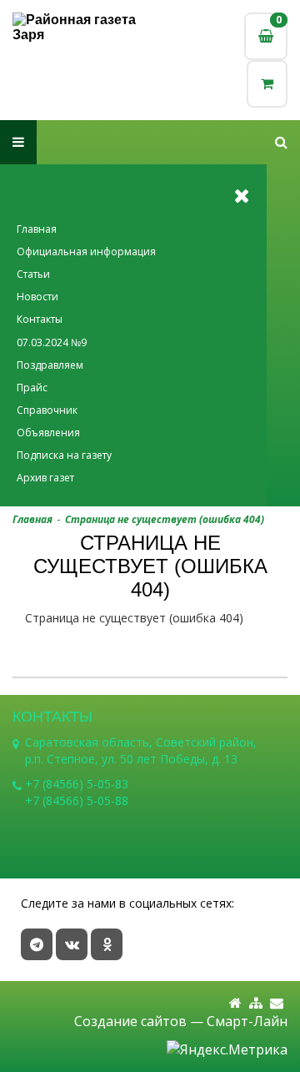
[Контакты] (276, 1003)
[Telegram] (36, 944)
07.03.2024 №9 (52, 342)
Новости (37, 296)
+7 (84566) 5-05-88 (76, 800)
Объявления (48, 432)
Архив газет (45, 478)
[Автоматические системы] (81, 28)
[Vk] (72, 944)
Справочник (47, 410)
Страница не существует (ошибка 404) (164, 519)
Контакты (39, 319)
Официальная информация (86, 251)
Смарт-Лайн (247, 1021)
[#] (281, 142)
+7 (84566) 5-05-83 (76, 784)
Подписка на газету (64, 455)
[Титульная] (235, 1003)
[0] (267, 84)
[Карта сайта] (255, 1003)
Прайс (32, 387)
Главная (37, 229)
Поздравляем (50, 365)
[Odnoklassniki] (106, 944)
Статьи (33, 274)
